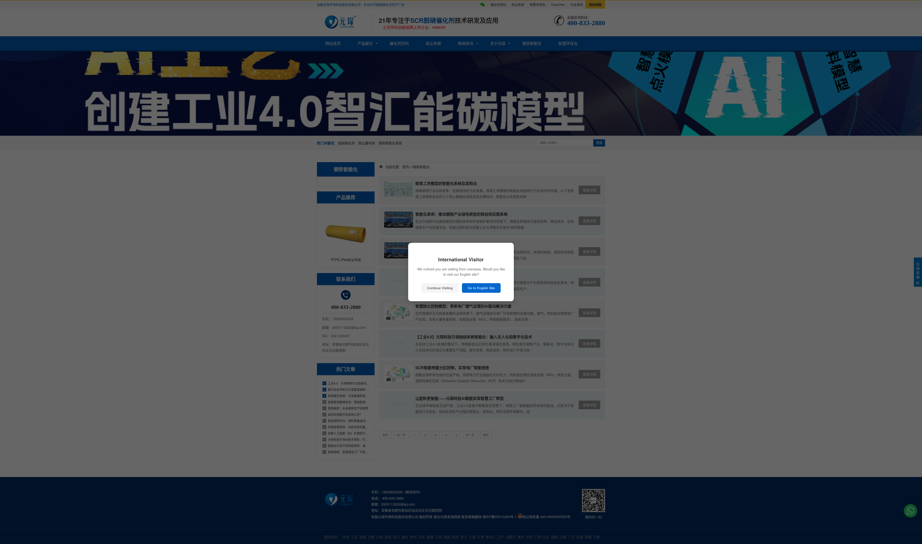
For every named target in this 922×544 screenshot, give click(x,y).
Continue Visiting (440, 288)
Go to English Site (481, 288)
